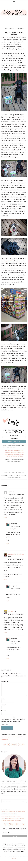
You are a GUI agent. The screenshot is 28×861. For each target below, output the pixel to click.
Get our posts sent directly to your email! (14, 828)
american (10, 475)
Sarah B (10, 611)
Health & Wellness (16, 472)
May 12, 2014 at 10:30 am (16, 559)
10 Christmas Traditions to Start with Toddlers (12, 818)
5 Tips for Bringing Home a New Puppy (11, 820)
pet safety (9, 261)
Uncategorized (14, 474)
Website (4, 711)
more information (11, 447)
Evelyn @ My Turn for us (16, 554)
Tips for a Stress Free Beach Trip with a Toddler (13, 811)
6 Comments (20, 28)
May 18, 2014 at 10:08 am (16, 614)
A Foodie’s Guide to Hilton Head (9, 813)
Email (3, 705)
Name (3, 699)
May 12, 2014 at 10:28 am (16, 494)
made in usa (17, 475)
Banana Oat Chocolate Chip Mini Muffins (11, 816)
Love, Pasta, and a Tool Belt (14, 14)
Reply (5, 517)
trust (19, 477)
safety (11, 477)
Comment (5, 681)
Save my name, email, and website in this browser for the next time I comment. (13, 722)
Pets (22, 472)
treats (15, 477)
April (9, 492)
